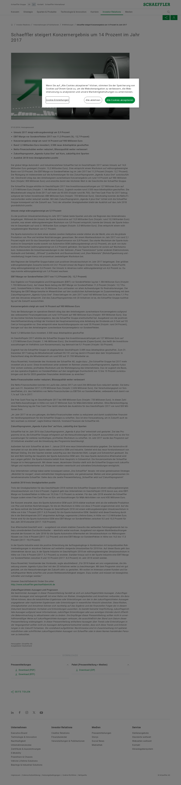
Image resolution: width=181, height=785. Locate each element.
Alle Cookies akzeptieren (120, 100)
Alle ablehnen (93, 100)
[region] (90, 93)
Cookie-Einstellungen (57, 99)
